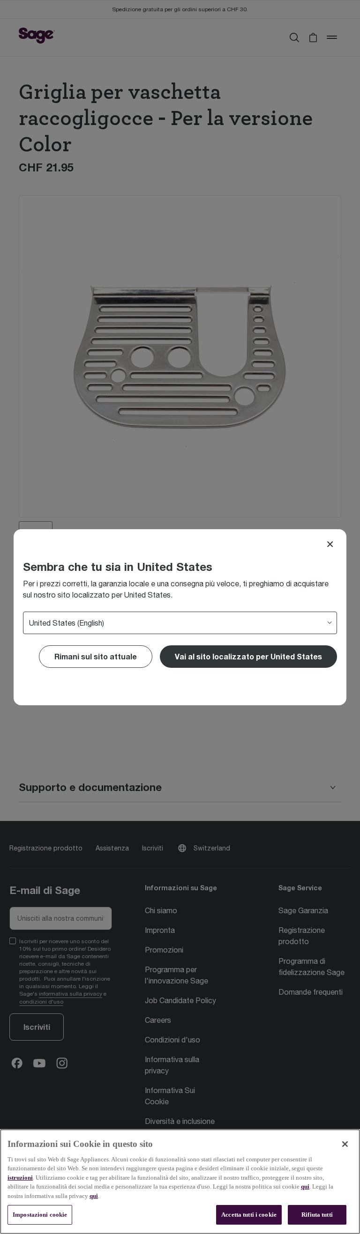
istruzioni (20, 1177)
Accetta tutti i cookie (249, 1214)
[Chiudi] (345, 1144)
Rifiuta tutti (317, 1214)
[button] (248, 656)
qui (305, 1186)
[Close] (330, 544)
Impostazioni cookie (40, 1214)
